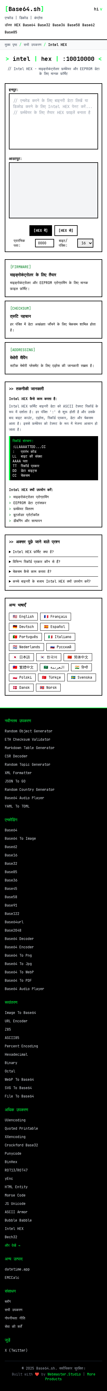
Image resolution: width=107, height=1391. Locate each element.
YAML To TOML (17, 806)
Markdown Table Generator (30, 747)
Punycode (13, 1153)
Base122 (12, 913)
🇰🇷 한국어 (48, 657)
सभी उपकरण (32, 44)
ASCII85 (12, 1037)
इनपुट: (14, 89)
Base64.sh (24, 9)
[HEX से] (66, 230)
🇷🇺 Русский (60, 647)
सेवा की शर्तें (13, 1326)
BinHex (11, 1162)
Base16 (11, 855)
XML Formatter (18, 773)
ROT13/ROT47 (16, 1170)
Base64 (29, 25)
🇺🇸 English (23, 616)
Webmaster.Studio (64, 1374)
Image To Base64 (20, 1012)
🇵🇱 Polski (22, 677)
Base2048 (13, 930)
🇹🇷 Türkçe (51, 677)
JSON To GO (15, 781)
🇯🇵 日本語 (21, 657)
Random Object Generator (29, 731)
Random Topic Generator (28, 764)
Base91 (11, 905)
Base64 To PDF (18, 980)
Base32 (44, 25)
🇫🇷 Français (55, 616)
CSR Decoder (16, 756)
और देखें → (12, 1245)
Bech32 (11, 1237)
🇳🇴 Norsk (48, 687)
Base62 (88, 25)
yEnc (9, 1178)
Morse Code (15, 1195)
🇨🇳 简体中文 (77, 657)
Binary (11, 1062)
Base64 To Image (20, 838)
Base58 (73, 25)
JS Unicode (15, 1203)
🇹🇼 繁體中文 (23, 667)
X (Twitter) (16, 1350)
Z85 (8, 1029)
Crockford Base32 (21, 1145)
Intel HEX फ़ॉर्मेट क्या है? (33, 551)
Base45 (11, 888)
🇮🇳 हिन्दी (81, 667)
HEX (17, 25)
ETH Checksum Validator (28, 739)
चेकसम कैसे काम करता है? (32, 571)
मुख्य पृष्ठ (11, 44)
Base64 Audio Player (24, 798)
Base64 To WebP (19, 972)
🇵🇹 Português (25, 636)
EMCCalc (12, 1277)
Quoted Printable (21, 1128)
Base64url (14, 922)
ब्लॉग (8, 1301)
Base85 (11, 32)
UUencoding (15, 1120)
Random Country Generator (30, 789)
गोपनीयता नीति (15, 1318)
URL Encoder (16, 1021)
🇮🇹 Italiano (59, 636)
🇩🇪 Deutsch (23, 626)
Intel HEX (14, 1228)
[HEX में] (41, 230)
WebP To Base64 (19, 1079)
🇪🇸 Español (54, 626)
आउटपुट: (15, 158)
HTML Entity (16, 1187)
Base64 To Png (18, 955)
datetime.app (17, 1269)
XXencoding (15, 1136)
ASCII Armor (16, 1212)
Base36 (59, 25)
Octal (10, 1071)
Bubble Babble (18, 1220)
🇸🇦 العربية (54, 667)
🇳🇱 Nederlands (26, 647)
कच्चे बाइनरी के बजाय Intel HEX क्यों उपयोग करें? (52, 581)
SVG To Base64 (18, 1088)
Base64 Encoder (19, 947)
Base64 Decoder (19, 938)
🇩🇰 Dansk (21, 687)
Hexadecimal (16, 1054)
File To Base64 (19, 1096)
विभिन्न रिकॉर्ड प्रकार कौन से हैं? (36, 561)
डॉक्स (8, 25)
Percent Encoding (21, 1046)
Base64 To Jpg (18, 963)
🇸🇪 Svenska (81, 677)
